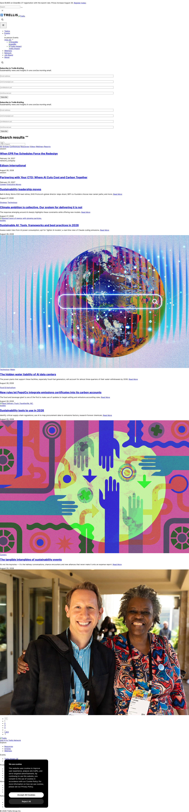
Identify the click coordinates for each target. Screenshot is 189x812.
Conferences (15, 146)
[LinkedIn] (1, 798)
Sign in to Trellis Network (10, 740)
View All (8, 40)
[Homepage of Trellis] (3, 738)
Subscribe (4, 97)
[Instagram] (4, 798)
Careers (3, 184)
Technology (12, 202)
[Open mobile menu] (3, 25)
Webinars (8, 51)
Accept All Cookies (26, 795)
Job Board (8, 55)
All (1, 146)
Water (12, 369)
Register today (80, 3)
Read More (117, 194)
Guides (3, 220)
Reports (47, 146)
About (6, 57)
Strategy (3, 202)
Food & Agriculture (7, 387)
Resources (25, 146)
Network (7, 53)
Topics (7, 31)
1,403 (6, 732)
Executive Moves (14, 184)
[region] (26, 784)
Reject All (26, 801)
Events (7, 33)
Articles (6, 146)
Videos (32, 146)
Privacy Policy (27, 787)
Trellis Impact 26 (11, 759)
